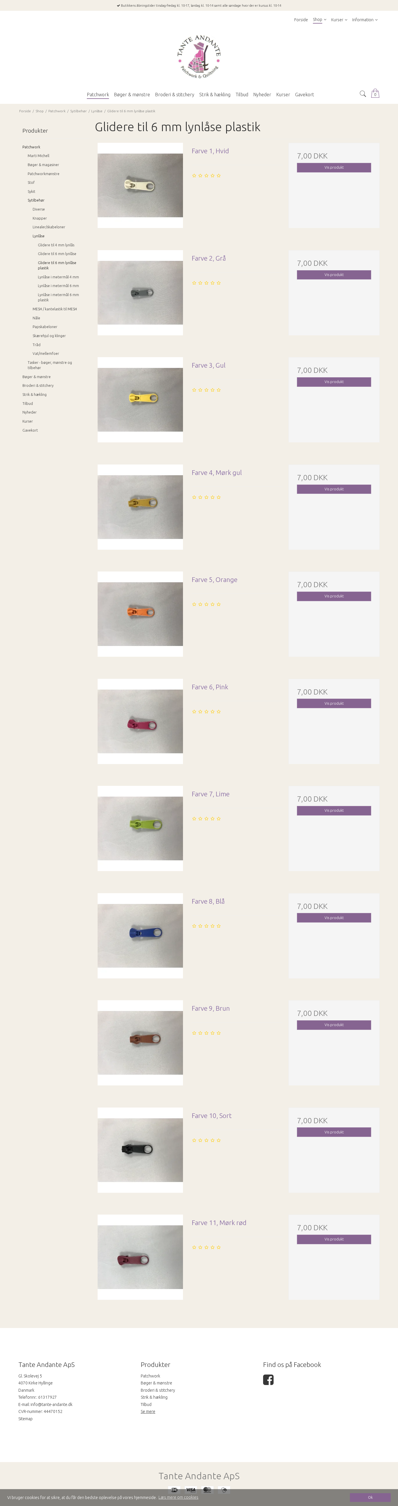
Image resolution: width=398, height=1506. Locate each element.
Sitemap (25, 1418)
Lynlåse (39, 236)
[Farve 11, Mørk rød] (140, 1260)
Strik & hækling (34, 394)
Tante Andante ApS (199, 1476)
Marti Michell (38, 156)
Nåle (36, 318)
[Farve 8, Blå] (140, 938)
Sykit (31, 191)
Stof (31, 182)
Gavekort (30, 430)
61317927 (47, 1397)
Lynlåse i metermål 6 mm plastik (58, 297)
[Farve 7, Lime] (140, 831)
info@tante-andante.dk (52, 1404)
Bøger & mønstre (36, 377)
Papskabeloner (45, 327)
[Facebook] (268, 1382)
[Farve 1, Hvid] (140, 188)
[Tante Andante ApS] (199, 57)
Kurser (27, 421)
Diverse (39, 209)
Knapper (40, 218)
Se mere (148, 1411)
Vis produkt (334, 167)
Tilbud (27, 403)
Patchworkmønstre (43, 174)
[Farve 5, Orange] (140, 617)
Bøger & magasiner (43, 165)
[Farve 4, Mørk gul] (140, 509)
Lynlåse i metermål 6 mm (58, 286)
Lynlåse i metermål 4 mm (58, 277)
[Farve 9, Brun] (140, 1045)
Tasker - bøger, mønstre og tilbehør (50, 365)
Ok (370, 1497)
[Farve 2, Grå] (140, 295)
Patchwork (31, 147)
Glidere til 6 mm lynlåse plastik (57, 265)
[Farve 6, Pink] (140, 724)
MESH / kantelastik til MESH (55, 309)
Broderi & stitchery (38, 385)
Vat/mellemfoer (46, 353)
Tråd (36, 345)
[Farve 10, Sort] (140, 1153)
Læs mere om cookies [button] (178, 1497)
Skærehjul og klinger (49, 336)
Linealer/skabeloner (49, 227)
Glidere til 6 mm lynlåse (57, 254)
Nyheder (29, 412)
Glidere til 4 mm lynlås (56, 245)
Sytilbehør (36, 200)
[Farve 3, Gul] (140, 402)
